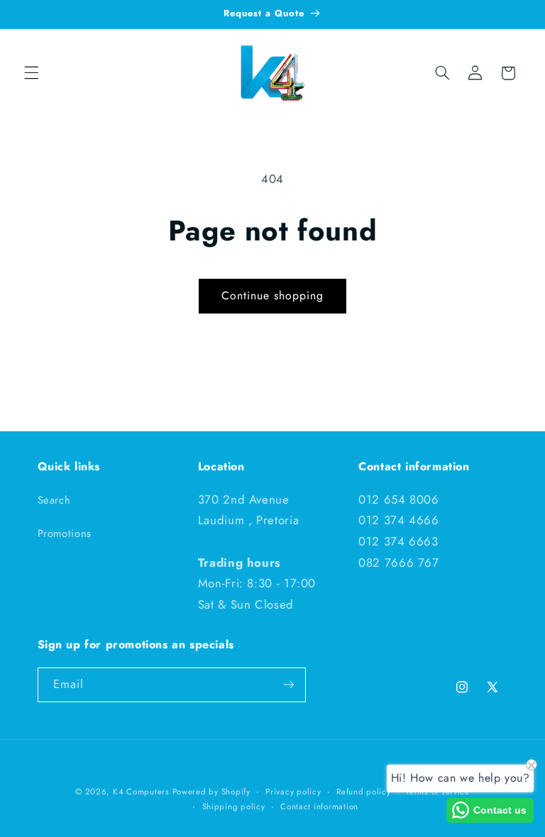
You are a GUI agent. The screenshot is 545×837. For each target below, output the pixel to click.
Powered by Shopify (211, 791)
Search (54, 500)
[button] (31, 73)
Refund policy (363, 791)
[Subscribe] (288, 684)
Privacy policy (293, 791)
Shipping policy (233, 806)
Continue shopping (272, 295)
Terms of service (438, 791)
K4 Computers (142, 791)
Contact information (319, 806)
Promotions (65, 533)
